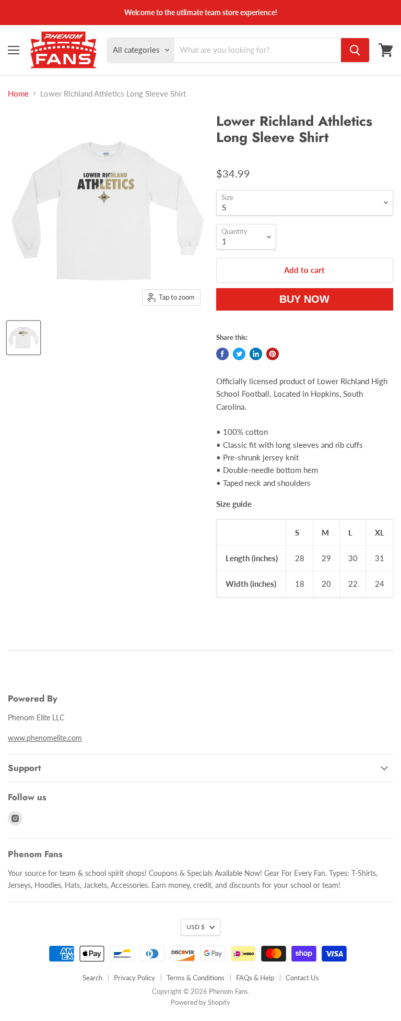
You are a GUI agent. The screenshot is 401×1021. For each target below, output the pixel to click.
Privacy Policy (134, 977)
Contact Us (302, 977)
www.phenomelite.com (45, 737)
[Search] (355, 50)
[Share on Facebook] (222, 354)
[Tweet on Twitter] (239, 354)
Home (18, 93)
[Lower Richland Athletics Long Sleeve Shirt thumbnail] (23, 337)
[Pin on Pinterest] (272, 354)
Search (92, 977)
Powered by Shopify (200, 1002)
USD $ (195, 927)
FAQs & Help (255, 977)
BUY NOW (304, 299)
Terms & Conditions (196, 977)
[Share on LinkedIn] (256, 354)
